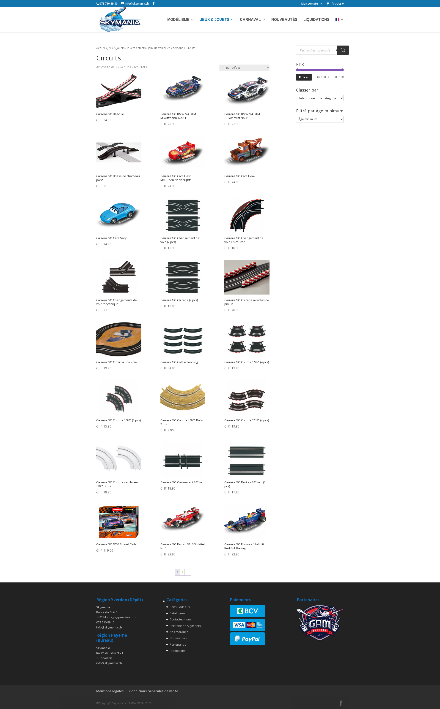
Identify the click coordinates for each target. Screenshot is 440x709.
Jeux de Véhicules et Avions (165, 48)
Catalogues (177, 613)
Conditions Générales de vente (153, 691)
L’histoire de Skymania (185, 626)
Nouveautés (284, 20)
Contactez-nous (181, 619)
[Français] (340, 25)
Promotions (178, 651)
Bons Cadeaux (180, 607)
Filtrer (304, 77)
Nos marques (179, 632)
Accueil (100, 48)
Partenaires (178, 644)
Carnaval (250, 20)
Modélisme (178, 20)
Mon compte (309, 3)
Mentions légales (110, 691)
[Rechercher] (343, 50)
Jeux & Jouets (214, 20)
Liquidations (316, 20)
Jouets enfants (136, 48)
